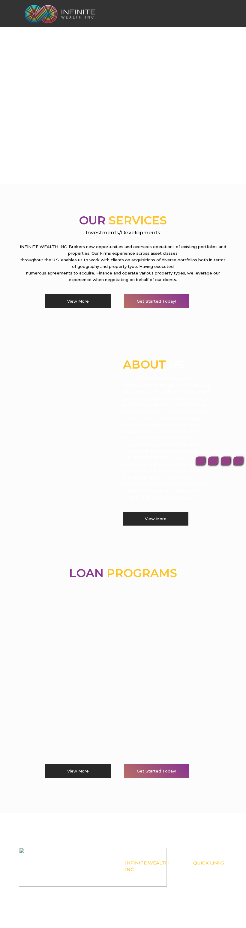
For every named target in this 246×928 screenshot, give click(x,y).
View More (78, 301)
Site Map (200, 896)
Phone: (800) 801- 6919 (142, 883)
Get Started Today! (156, 301)
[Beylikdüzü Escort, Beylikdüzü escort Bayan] (60, 13)
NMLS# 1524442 (138, 876)
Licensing (201, 883)
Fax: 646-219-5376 (139, 890)
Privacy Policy (204, 890)
